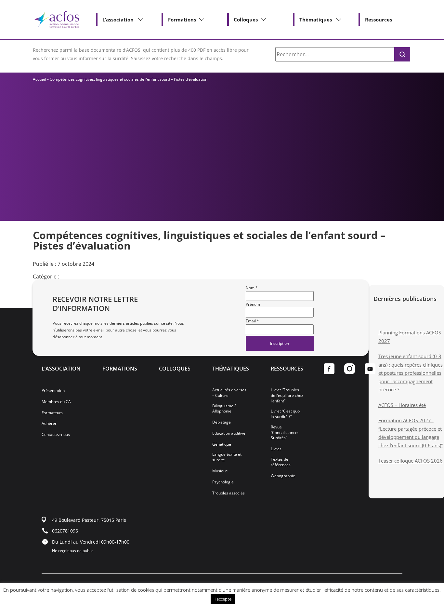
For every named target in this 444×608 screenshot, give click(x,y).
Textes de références (281, 462)
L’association (118, 19)
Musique (220, 471)
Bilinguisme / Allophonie (224, 408)
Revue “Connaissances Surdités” (285, 433)
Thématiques (315, 19)
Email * (252, 321)
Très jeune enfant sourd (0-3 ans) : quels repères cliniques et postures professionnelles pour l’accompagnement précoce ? (410, 373)
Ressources (378, 19)
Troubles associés (228, 493)
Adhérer (49, 423)
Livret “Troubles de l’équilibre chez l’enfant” (287, 395)
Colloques (246, 19)
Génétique (221, 444)
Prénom (253, 304)
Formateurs (52, 412)
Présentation (53, 390)
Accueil (39, 79)
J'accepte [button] (223, 599)
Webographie (283, 476)
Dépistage (221, 422)
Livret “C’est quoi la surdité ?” (286, 414)
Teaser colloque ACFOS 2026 (410, 460)
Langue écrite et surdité (227, 457)
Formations (182, 19)
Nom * (252, 287)
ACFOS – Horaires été (402, 405)
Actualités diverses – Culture (229, 392)
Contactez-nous (56, 434)
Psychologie (223, 482)
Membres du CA (56, 401)
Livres (276, 449)
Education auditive (228, 433)
